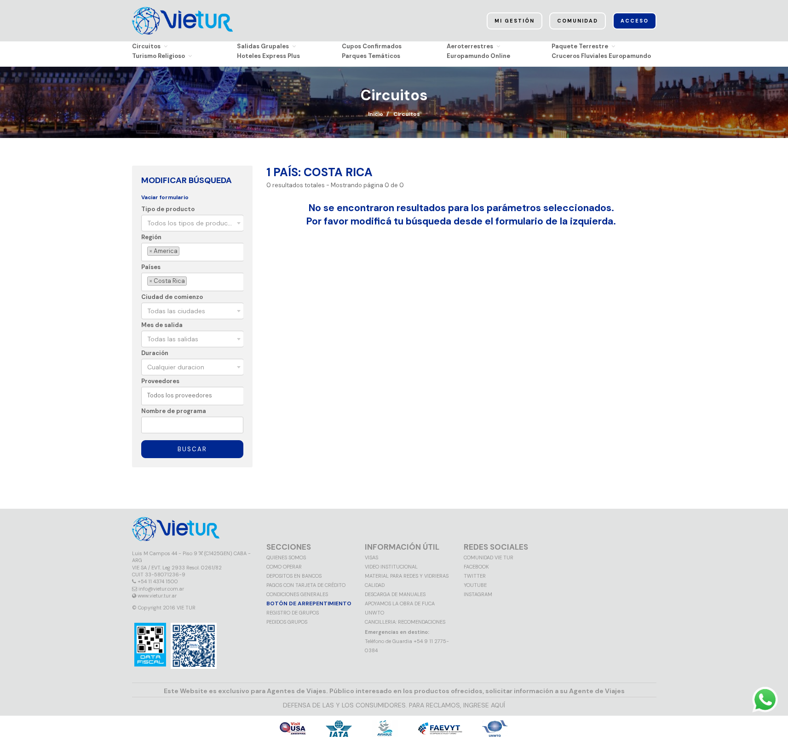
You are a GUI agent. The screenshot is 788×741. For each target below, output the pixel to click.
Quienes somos (286, 557)
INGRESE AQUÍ (484, 705)
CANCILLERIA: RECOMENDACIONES (405, 622)
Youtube (475, 585)
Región (151, 237)
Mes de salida (162, 325)
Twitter (475, 576)
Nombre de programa (173, 411)
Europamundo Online (478, 56)
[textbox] (183, 251)
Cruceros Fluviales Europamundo (601, 56)
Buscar (192, 449)
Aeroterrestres (470, 46)
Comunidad (577, 20)
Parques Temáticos (371, 56)
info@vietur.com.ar (161, 589)
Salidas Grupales (263, 46)
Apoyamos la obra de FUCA (400, 603)
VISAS (371, 557)
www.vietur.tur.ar (157, 595)
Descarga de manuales (395, 594)
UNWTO (374, 612)
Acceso (635, 20)
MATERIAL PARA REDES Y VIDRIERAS (407, 576)
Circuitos (146, 46)
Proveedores (160, 381)
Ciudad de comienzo (172, 297)
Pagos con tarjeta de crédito (305, 585)
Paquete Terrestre (580, 46)
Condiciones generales (297, 594)
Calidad (375, 585)
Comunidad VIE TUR (488, 557)
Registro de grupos (292, 612)
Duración (154, 353)
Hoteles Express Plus (268, 56)
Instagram (478, 594)
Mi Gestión (515, 20)
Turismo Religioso (158, 56)
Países (151, 267)
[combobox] (192, 223)
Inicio (375, 114)
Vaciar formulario (165, 197)
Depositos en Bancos (294, 576)
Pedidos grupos (286, 622)
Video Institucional (391, 566)
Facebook (476, 566)
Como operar (284, 566)
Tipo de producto (168, 209)
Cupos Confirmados (372, 46)
